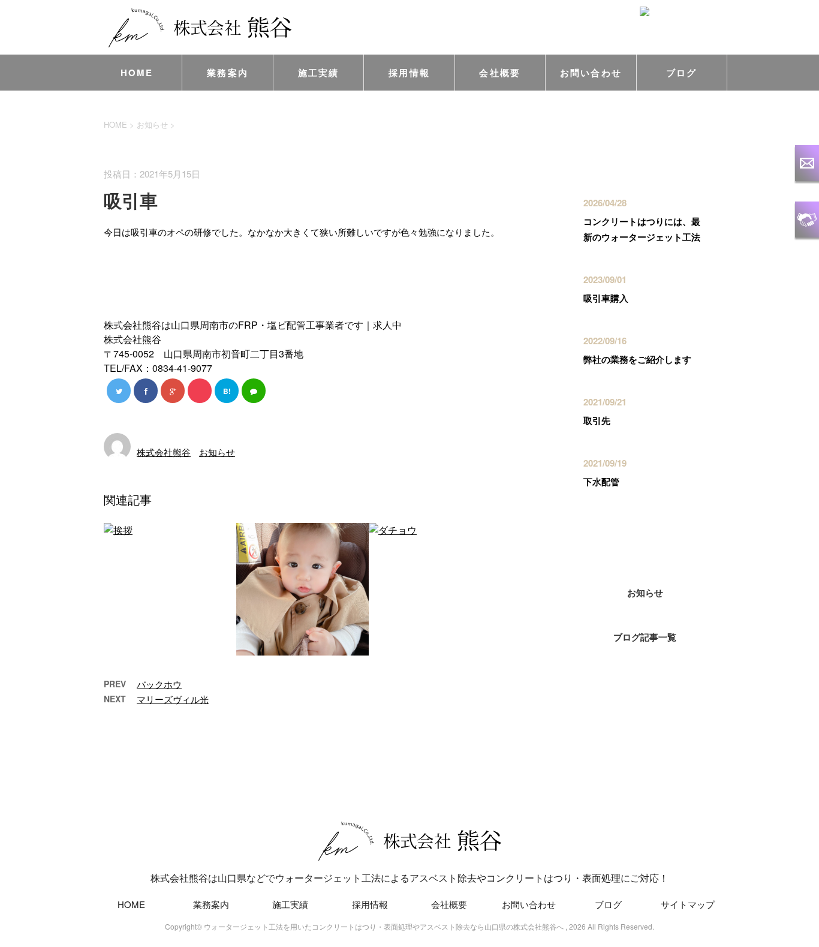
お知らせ (217, 452)
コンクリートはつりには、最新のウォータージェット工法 (641, 229)
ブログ (681, 72)
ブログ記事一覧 (644, 637)
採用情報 (409, 72)
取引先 (596, 420)
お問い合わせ (591, 72)
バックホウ (159, 684)
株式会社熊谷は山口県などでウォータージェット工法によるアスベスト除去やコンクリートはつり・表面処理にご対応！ (409, 878)
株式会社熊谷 (164, 452)
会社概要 (499, 72)
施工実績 (318, 72)
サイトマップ (688, 904)
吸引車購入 (605, 298)
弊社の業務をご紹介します (637, 359)
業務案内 (227, 72)
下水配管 (601, 481)
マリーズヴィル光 (173, 699)
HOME (137, 72)
